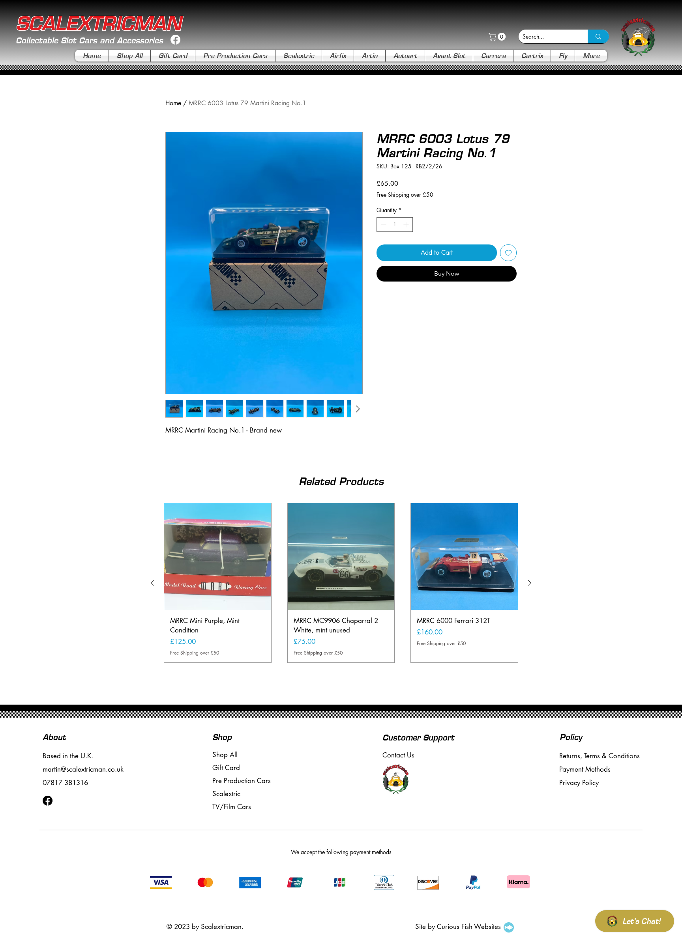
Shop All (225, 754)
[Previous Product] (152, 583)
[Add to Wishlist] (508, 252)
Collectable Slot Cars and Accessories (89, 40)
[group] (341, 582)
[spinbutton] (395, 224)
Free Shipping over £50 (405, 194)
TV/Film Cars (231, 806)
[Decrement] (383, 224)
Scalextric (226, 793)
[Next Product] (529, 583)
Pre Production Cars (241, 780)
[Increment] (407, 224)
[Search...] (598, 36)
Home (173, 103)
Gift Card (226, 767)
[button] (498, 37)
